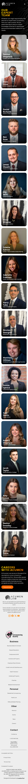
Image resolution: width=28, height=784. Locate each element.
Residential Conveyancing (14, 693)
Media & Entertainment (14, 684)
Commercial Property (14, 658)
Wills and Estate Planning (14, 702)
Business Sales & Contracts (14, 645)
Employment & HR (14, 654)
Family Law (14, 697)
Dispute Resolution (14, 650)
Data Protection (14, 671)
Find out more (7, 587)
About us (14, 710)
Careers (14, 723)
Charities (14, 680)
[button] (25, 4)
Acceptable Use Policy (7, 753)
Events (14, 714)
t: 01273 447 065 (14, 738)
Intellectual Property (14, 676)
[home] (8, 4)
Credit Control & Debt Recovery (14, 667)
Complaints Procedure (7, 766)
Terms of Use (7, 761)
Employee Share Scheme (14, 663)
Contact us (14, 734)
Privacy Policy (7, 757)
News (14, 719)
